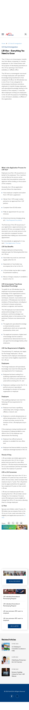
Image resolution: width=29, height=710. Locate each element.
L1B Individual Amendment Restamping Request (11, 597)
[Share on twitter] (13, 523)
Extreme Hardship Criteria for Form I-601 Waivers (18, 674)
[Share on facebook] (9, 523)
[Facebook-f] (11, 696)
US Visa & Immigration (10, 47)
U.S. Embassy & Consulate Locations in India (19, 648)
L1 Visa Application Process (12, 243)
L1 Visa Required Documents (13, 220)
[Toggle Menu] (3, 34)
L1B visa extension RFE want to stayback (13, 612)
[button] (14, 581)
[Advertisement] (14, 15)
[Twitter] (17, 696)
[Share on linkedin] (17, 523)
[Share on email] (21, 523)
